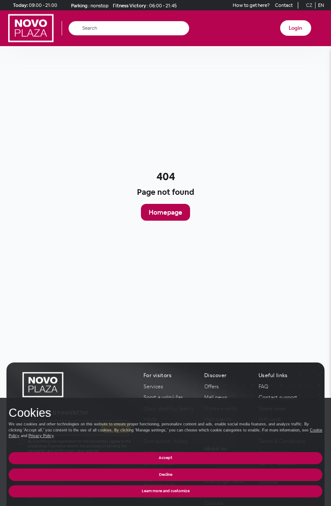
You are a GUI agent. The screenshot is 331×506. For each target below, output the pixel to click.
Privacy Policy (40, 436)
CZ (309, 5)
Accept (165, 457)
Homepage (165, 212)
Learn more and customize (166, 491)
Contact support (278, 397)
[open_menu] (321, 28)
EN (321, 5)
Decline (165, 474)
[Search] (75, 28)
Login (295, 28)
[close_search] (184, 28)
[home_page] (33, 28)
